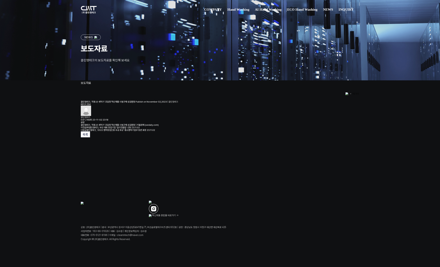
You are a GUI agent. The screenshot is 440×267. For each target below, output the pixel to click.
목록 (85, 134)
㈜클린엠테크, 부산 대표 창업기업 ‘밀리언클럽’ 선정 (108, 127)
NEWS (356, 93)
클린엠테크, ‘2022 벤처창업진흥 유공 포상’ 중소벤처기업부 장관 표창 (116, 130)
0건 (82, 119)
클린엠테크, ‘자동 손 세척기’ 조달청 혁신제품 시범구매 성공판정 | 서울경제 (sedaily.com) (120, 125)
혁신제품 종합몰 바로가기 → (165, 215)
